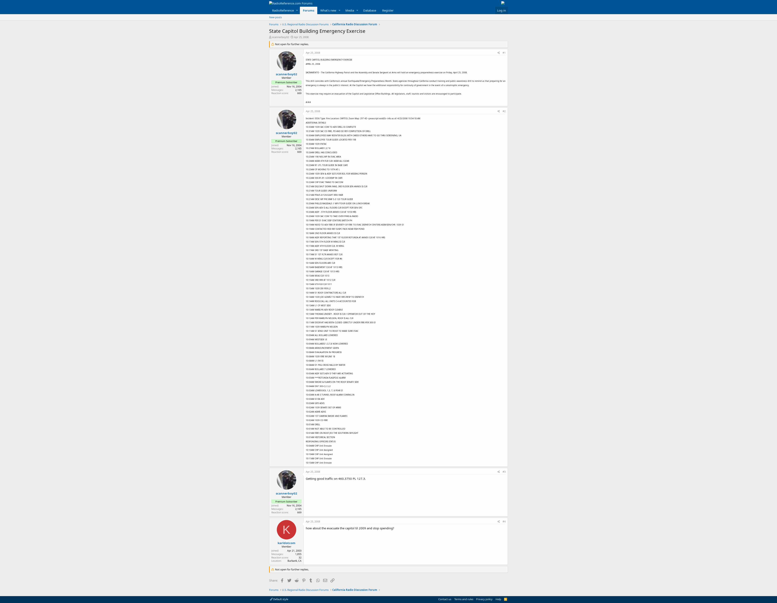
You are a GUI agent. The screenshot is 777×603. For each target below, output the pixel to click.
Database (369, 10)
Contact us (444, 599)
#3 (504, 471)
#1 (504, 52)
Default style (280, 599)
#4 (504, 521)
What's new (328, 10)
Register (388, 10)
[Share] (498, 53)
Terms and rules (463, 599)
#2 (504, 111)
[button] (297, 10)
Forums (308, 10)
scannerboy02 (280, 37)
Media (349, 10)
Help (498, 599)
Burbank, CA (294, 561)
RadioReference (283, 10)
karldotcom (286, 543)
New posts (275, 17)
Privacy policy (484, 599)
